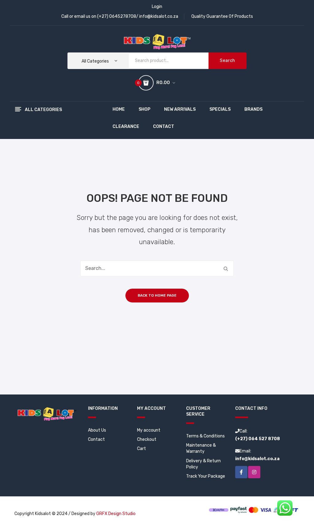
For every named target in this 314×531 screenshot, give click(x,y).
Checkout (146, 439)
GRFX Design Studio (116, 513)
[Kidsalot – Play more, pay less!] (157, 41)
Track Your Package (205, 476)
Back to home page (157, 295)
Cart (141, 448)
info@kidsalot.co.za (158, 16)
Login (157, 6)
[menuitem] (119, 109)
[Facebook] (241, 472)
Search (227, 60)
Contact (96, 439)
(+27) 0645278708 (116, 16)
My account (148, 430)
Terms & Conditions (205, 436)
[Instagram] (254, 472)
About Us (97, 430)
